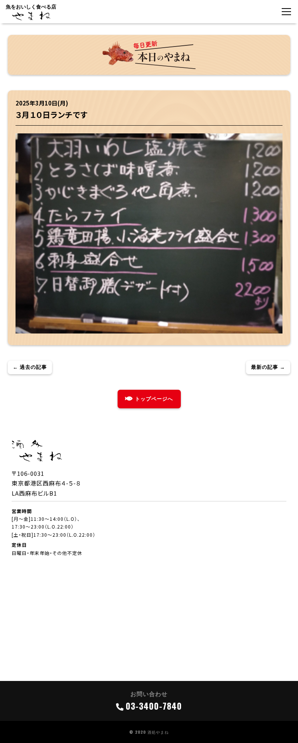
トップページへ (154, 399)
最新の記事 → (268, 367)
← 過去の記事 (30, 367)
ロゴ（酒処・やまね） (31, 16)
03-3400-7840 (154, 706)
